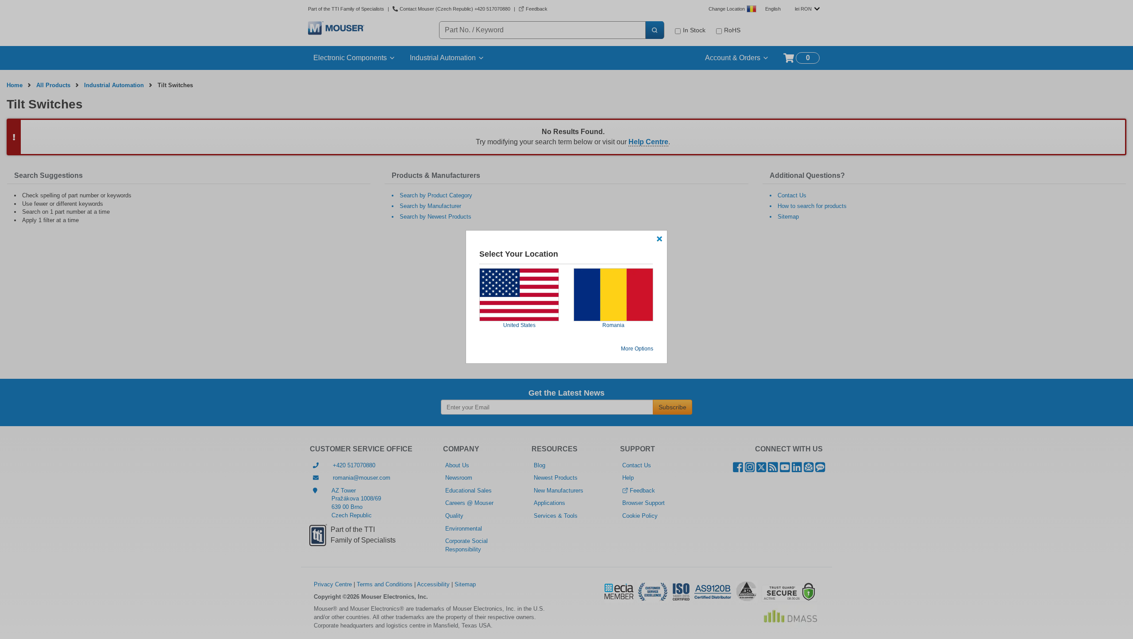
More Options (637, 349)
